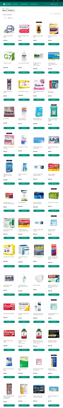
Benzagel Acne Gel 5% (23, 146)
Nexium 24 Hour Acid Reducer (52, 36)
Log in (58, 0)
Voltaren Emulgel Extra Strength (38, 230)
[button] (16, 4)
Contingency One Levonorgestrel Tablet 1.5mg (52, 64)
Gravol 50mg (6, 118)
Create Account (53, 4)
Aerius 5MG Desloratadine (51, 92)
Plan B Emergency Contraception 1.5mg (37, 119)
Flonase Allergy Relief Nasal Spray (8, 230)
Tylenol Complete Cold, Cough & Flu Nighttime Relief (53, 258)
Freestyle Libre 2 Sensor (23, 91)
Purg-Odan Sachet (22, 202)
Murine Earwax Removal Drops (8, 369)
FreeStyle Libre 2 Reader (8, 256)
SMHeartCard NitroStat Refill (38, 36)
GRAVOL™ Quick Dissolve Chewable (8, 147)
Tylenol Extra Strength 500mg (8, 341)
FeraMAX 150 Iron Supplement (37, 63)
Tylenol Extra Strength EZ (8, 313)
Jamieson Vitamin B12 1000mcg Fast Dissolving (38, 341)
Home (3, 8)
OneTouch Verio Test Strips (22, 369)
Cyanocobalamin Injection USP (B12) (22, 119)
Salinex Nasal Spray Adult (22, 175)
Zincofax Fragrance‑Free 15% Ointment (53, 314)
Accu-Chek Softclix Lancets (22, 396)
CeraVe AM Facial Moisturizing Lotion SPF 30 (23, 286)
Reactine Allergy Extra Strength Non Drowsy (38, 396)
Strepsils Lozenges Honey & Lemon (23, 314)
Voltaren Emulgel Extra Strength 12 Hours (38, 175)
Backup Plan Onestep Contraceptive (37, 147)
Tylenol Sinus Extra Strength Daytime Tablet (23, 230)
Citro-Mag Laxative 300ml (23, 63)
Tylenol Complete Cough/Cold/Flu (52, 175)
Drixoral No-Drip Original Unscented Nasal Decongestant (8, 397)
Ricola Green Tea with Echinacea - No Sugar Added (52, 119)
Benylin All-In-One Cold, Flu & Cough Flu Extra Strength (53, 286)
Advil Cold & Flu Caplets (53, 202)
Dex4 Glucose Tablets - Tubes (8, 92)
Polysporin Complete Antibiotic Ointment (52, 341)
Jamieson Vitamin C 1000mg (22, 341)
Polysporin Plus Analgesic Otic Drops (52, 369)
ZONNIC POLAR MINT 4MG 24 (8, 36)
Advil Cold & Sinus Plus (38, 256)
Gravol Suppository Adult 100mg (38, 92)
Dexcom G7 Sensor (7, 63)
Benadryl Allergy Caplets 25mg (23, 36)
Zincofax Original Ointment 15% (52, 230)
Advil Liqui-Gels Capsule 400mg (53, 147)
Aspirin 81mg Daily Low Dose (53, 396)
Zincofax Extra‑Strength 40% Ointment (38, 369)
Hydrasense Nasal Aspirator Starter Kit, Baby (7, 175)
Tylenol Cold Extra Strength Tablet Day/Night (8, 203)
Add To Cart (9, 44)
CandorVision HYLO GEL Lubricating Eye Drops (38, 314)
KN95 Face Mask (36, 285)
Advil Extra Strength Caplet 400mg (7, 286)
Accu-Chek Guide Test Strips (22, 257)
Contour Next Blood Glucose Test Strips (37, 203)
